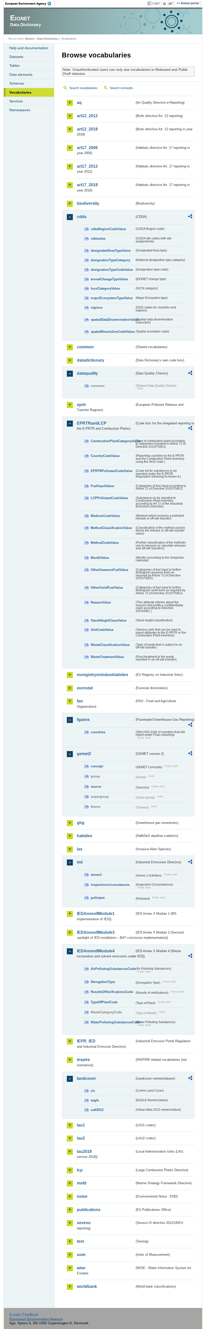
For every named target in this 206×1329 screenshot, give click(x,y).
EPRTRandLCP (92, 423)
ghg (80, 823)
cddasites (98, 238)
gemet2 (84, 754)
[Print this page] (165, 3)
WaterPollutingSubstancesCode (113, 1022)
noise (82, 1196)
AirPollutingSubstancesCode (113, 969)
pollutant (98, 898)
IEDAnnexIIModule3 (96, 932)
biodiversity (88, 203)
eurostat (85, 688)
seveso (84, 1223)
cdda (81, 217)
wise (81, 1268)
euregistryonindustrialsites (102, 675)
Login (156, 3)
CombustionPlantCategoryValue (113, 441)
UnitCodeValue (102, 630)
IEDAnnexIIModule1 (96, 913)
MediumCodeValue (105, 516)
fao (80, 701)
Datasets (16, 57)
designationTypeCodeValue (112, 270)
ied (80, 862)
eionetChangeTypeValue (109, 279)
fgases (83, 719)
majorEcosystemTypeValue (112, 298)
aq (79, 102)
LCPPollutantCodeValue (109, 498)
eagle (95, 1100)
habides (84, 836)
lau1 (81, 1125)
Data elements (20, 75)
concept (97, 766)
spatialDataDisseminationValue (113, 319)
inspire (83, 1059)
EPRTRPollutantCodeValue (111, 471)
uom (81, 1254)
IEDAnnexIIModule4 (96, 951)
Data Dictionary (47, 38)
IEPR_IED (86, 1041)
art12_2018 (87, 129)
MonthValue (100, 558)
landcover (86, 1078)
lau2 (81, 1138)
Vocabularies (20, 92)
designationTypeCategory (110, 260)
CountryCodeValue (105, 456)
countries (98, 732)
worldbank (87, 1286)
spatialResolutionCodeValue (112, 332)
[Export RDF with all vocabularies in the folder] (190, 217)
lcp (80, 1170)
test (80, 1241)
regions (96, 307)
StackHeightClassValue (108, 620)
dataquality (87, 373)
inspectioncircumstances (110, 885)
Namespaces (19, 110)
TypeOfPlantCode (104, 1002)
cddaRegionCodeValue (108, 229)
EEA (30, 3)
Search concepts (121, 88)
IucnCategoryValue (105, 288)
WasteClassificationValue (110, 645)
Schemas (16, 83)
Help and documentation (28, 48)
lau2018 (84, 1151)
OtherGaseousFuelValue (109, 570)
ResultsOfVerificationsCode (112, 992)
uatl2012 (97, 1110)
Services (16, 101)
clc (93, 1091)
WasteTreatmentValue (107, 657)
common (85, 347)
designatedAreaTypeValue (111, 250)
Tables (14, 65)
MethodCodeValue (105, 543)
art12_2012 (87, 116)
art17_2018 (87, 185)
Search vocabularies (83, 88)
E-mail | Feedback (24, 1314)
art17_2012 (87, 166)
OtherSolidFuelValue (107, 587)
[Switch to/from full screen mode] (172, 3)
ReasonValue (101, 602)
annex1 (96, 875)
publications (88, 1210)
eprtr (81, 405)
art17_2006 (87, 148)
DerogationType (103, 982)
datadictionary (90, 360)
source (96, 786)
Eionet (29, 38)
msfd (81, 1183)
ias (79, 849)
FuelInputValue (102, 486)
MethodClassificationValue (111, 528)
